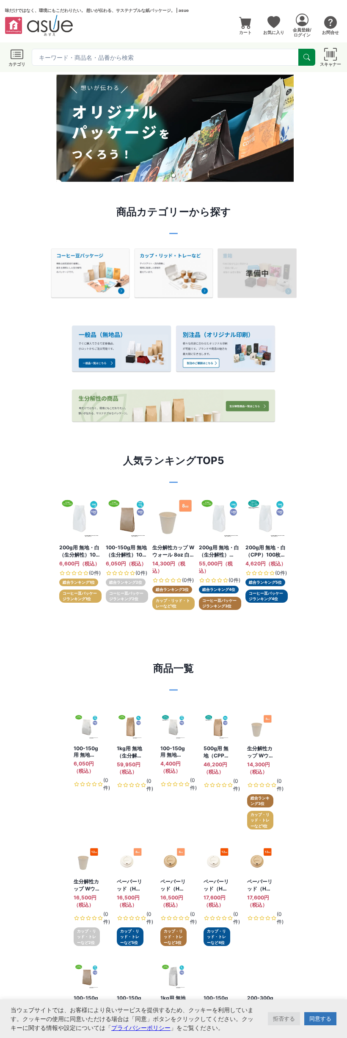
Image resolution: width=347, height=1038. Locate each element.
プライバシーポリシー (141, 1027)
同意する (320, 1018)
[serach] (306, 57)
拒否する (284, 1018)
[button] (163, 175)
